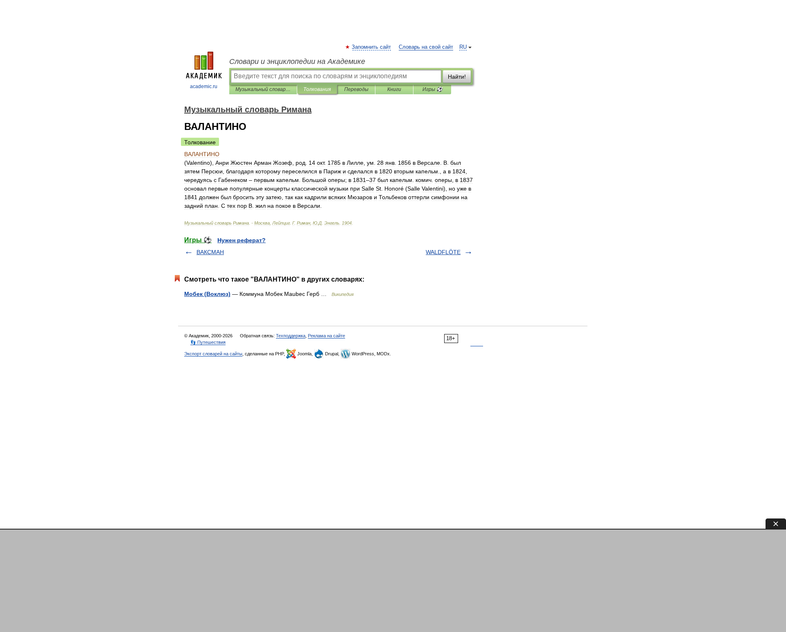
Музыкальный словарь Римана (263, 89)
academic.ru (203, 86)
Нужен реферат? (241, 240)
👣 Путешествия (208, 342)
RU (463, 47)
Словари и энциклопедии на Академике (297, 61)
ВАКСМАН (210, 252)
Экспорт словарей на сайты (213, 353)
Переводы (356, 89)
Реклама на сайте (326, 335)
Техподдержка (290, 335)
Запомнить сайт (371, 47)
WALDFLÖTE (443, 252)
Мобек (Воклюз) (207, 294)
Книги (394, 89)
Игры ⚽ (432, 89)
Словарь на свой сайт (426, 47)
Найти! (457, 76)
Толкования (317, 89)
